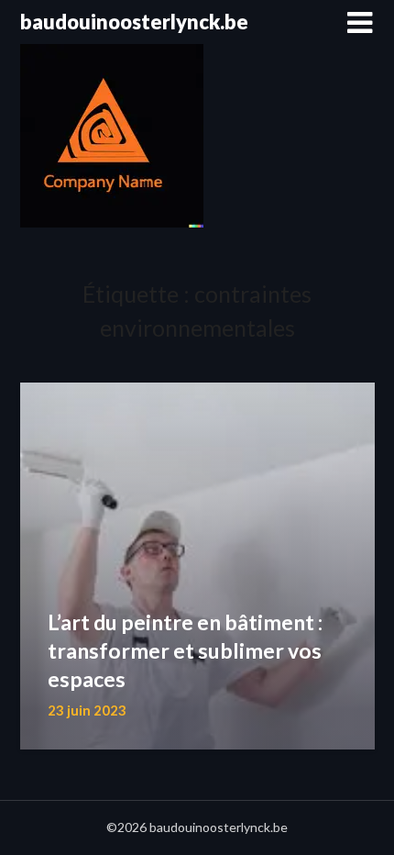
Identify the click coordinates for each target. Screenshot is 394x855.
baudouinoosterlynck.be (134, 21)
